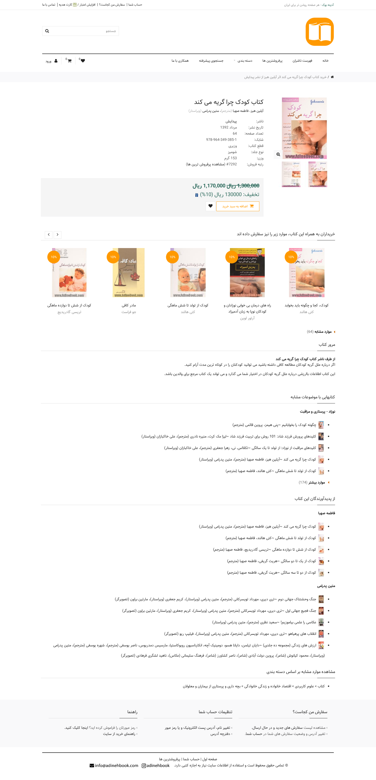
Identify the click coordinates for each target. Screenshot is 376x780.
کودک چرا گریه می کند (299, 459)
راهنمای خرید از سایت (119, 734)
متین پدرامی (210, 111)
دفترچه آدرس (220, 734)
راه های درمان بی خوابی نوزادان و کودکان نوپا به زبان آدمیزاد (247, 308)
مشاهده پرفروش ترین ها (205, 164)
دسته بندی (245, 60)
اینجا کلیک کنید (76, 728)
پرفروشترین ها (272, 60)
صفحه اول (209, 759)
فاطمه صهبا (241, 111)
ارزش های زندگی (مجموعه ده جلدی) (290, 645)
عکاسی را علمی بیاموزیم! (299, 622)
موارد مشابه (323, 332)
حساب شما (135, 4)
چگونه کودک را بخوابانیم (299, 425)
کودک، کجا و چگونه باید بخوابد (307, 305)
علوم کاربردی (304, 686)
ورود (49, 61)
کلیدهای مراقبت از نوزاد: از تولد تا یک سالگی (284, 448)
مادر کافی (129, 305)
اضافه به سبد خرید (235, 206)
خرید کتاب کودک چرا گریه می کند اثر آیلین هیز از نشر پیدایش (285, 77)
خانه (326, 60)
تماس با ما (48, 4)
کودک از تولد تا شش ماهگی (188, 305)
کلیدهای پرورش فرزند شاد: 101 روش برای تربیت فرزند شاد (273, 436)
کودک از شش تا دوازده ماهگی (69, 305)
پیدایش (231, 121)
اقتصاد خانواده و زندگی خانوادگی (267, 686)
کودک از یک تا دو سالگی (299, 561)
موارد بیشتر (316, 482)
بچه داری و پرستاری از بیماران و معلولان (211, 686)
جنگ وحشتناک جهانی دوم (297, 599)
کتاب (321, 686)
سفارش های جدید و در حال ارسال (277, 728)
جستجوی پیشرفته (211, 60)
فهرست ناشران (302, 60)
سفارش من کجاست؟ (112, 4)
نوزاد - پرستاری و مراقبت (317, 412)
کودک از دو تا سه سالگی (299, 573)
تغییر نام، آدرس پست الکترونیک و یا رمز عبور (197, 728)
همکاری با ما (180, 60)
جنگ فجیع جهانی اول (301, 611)
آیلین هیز (257, 111)
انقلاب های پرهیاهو (302, 634)
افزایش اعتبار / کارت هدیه (77, 5)
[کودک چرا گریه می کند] (278, 154)
